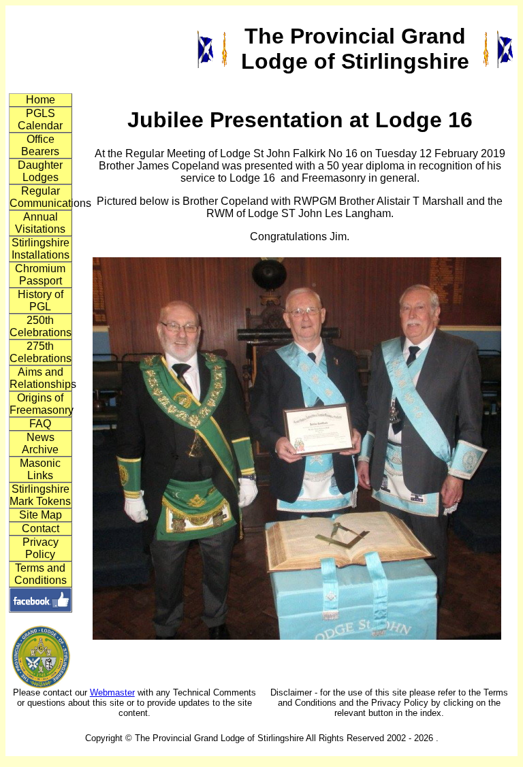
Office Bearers (40, 145)
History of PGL (40, 300)
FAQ (40, 423)
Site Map (40, 515)
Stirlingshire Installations (40, 249)
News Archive (40, 443)
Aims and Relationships (41, 378)
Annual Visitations (40, 223)
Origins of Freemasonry (41, 404)
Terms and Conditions (40, 574)
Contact (40, 528)
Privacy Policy (40, 548)
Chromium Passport (40, 275)
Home (40, 99)
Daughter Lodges (40, 171)
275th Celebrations (41, 352)
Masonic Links (40, 469)
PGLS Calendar (40, 119)
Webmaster (112, 692)
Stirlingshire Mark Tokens (40, 495)
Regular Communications (41, 197)
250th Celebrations (41, 326)
